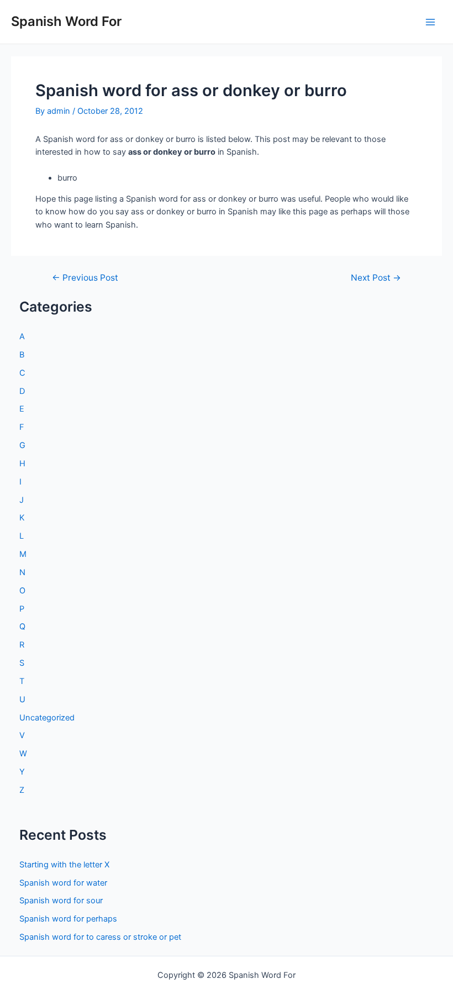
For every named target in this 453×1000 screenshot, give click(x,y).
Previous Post (85, 277)
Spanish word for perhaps (68, 919)
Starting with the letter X (64, 865)
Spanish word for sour (61, 901)
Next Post (376, 277)
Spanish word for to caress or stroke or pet (100, 937)
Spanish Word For (66, 21)
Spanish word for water (63, 883)
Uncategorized (47, 718)
